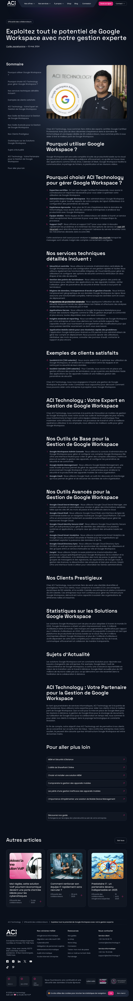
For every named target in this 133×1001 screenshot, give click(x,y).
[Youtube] (31, 961)
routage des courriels (101, 237)
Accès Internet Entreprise (47, 956)
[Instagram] (13, 961)
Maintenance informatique (48, 949)
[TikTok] (7, 967)
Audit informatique (44, 953)
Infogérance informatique (47, 936)
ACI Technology (14, 922)
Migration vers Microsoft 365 (48, 939)
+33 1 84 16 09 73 (105, 939)
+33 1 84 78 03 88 (105, 952)
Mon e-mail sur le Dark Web (79, 953)
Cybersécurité (43, 943)
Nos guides (72, 936)
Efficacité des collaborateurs (36, 922)
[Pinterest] (13, 967)
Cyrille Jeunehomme (15, 46)
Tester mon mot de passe (78, 949)
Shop (69, 3)
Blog (76, 3)
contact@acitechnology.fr (109, 943)
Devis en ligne (105, 3)
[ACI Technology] (11, 3)
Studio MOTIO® (25, 995)
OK (111, 993)
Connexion (86, 3)
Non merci (121, 993)
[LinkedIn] (19, 961)
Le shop (71, 939)
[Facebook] (7, 961)
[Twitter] (25, 961)
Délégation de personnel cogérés (50, 946)
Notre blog (72, 943)
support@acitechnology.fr (109, 956)
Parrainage (72, 956)
